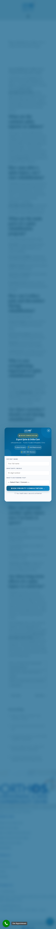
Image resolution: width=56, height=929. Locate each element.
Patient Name (12, 459)
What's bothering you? (16, 477)
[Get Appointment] (6, 923)
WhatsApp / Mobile (14, 468)
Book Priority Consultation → (28, 488)
